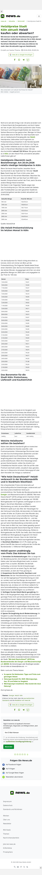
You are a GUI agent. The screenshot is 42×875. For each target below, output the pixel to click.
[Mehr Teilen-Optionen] (27, 60)
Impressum (7, 801)
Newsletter (7, 823)
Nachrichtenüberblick (11, 838)
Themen (6, 834)
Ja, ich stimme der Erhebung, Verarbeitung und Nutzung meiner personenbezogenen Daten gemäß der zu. (20, 739)
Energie (11, 695)
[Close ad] (1, 11)
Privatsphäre (8, 852)
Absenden (9, 747)
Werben (6, 816)
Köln (21, 695)
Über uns (6, 820)
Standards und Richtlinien (12, 809)
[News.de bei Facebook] (21, 867)
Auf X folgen (10, 769)
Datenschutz (8, 805)
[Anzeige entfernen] (40, 867)
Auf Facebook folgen (13, 764)
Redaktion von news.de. (22, 700)
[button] (21, 54)
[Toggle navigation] (39, 16)
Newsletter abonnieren (14, 777)
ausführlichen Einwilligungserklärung (18, 741)
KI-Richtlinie (7, 848)
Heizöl (17, 695)
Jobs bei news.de (9, 844)
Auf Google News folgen (14, 773)
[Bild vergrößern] (40, 65)
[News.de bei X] (24, 867)
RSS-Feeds (7, 830)
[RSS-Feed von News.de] (27, 867)
